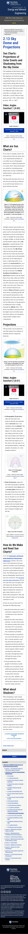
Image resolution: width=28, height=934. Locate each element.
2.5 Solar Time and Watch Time (14, 791)
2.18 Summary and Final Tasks (14, 827)
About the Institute (9, 915)
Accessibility (12, 927)
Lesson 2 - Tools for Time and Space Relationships (14, 33)
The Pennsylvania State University (10, 925)
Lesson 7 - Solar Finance (11, 842)
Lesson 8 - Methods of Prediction (13, 844)
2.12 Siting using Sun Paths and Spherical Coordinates (14, 734)
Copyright (13, 928)
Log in (14, 23)
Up (14, 736)
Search (14, 756)
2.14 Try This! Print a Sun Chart (14, 738)
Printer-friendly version (8, 745)
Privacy (20, 925)
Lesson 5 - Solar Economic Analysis (13, 836)
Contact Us (16, 915)
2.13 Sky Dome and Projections (16, 813)
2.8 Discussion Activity (12, 801)
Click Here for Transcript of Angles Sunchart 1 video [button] (14, 130)
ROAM (22, 900)
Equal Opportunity (20, 927)
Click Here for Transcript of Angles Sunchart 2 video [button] (14, 402)
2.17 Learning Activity (12, 825)
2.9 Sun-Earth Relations (12, 803)
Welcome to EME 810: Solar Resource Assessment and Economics (13, 765)
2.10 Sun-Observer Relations (14, 805)
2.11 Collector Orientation (13, 807)
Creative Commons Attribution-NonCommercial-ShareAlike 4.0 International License (13, 896)
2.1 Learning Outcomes (12, 778)
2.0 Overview (10, 776)
